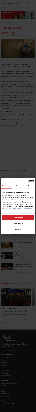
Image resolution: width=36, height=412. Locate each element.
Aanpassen (17, 223)
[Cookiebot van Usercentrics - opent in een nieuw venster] (26, 181)
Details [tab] (18, 186)
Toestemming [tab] (6, 186)
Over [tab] (29, 186)
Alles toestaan (18, 217)
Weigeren (18, 229)
